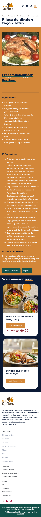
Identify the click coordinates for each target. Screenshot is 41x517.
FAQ (3, 484)
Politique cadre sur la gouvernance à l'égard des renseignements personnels (20, 508)
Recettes (13, 16)
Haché (5, 458)
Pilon (4, 450)
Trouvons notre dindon (10, 473)
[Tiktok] (31, 6)
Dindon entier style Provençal (18, 372)
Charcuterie (7, 461)
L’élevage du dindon (9, 476)
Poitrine (5, 439)
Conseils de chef (8, 469)
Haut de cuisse (8, 446)
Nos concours (7, 492)
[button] (35, 6)
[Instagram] (23, 6)
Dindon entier (8, 435)
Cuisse (5, 443)
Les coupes (6, 431)
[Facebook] (27, 6)
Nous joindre (6, 495)
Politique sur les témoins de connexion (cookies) (21, 513)
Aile (3, 454)
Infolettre (5, 488)
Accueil (4, 16)
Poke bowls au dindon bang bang (19, 318)
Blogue (4, 481)
